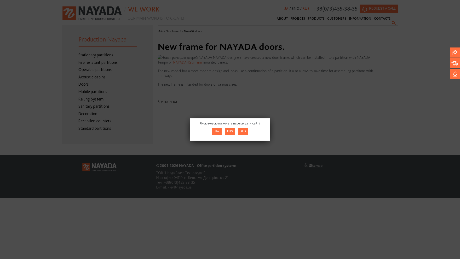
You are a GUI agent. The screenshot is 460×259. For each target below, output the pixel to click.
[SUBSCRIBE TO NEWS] (455, 74)
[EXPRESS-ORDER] (455, 63)
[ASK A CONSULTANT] (455, 52)
